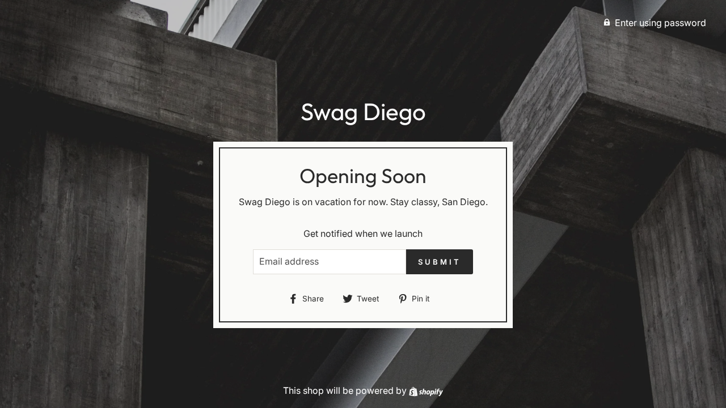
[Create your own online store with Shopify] (426, 390)
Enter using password (660, 22)
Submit (439, 261)
